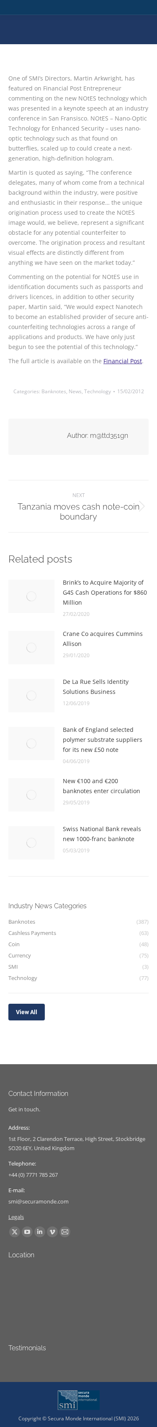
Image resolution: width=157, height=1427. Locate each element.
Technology (97, 391)
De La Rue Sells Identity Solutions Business (96, 687)
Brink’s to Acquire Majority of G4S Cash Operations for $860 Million (105, 592)
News (75, 391)
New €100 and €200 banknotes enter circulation (101, 786)
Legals (16, 1217)
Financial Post (122, 361)
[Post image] (31, 596)
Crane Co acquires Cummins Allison (103, 639)
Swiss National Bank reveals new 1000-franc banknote (102, 834)
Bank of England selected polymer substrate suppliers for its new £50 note (102, 740)
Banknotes (53, 391)
